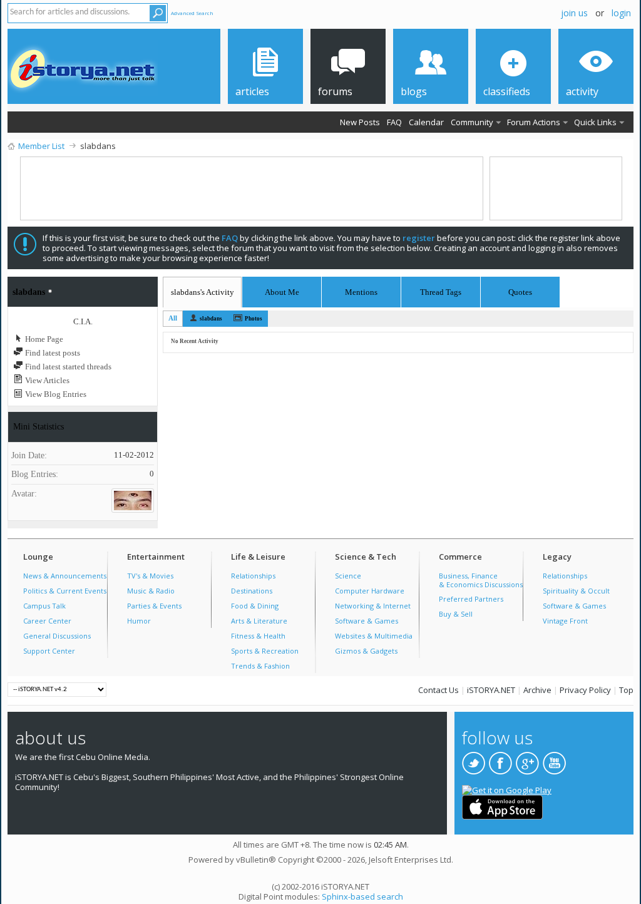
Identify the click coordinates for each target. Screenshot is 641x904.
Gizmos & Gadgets (366, 650)
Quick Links (595, 122)
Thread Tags (440, 290)
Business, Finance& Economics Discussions (481, 580)
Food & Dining (255, 605)
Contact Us (438, 690)
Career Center (47, 620)
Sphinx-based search (362, 896)
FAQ (394, 122)
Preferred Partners (471, 599)
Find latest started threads (67, 366)
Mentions (361, 290)
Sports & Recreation (265, 650)
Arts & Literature (259, 620)
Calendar (426, 122)
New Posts (360, 122)
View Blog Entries (54, 394)
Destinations (251, 590)
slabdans (211, 319)
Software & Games (366, 620)
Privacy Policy (585, 690)
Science (348, 575)
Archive (537, 690)
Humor (139, 620)
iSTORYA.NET (491, 690)
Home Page (43, 339)
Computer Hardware (369, 590)
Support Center (49, 650)
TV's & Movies (150, 575)
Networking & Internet (373, 605)
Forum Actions (533, 122)
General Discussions (57, 635)
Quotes (520, 290)
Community (472, 122)
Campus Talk (44, 605)
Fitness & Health (258, 635)
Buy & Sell (456, 614)
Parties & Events (154, 605)
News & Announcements (64, 575)
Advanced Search (192, 12)
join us (574, 13)
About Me (282, 292)
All (172, 318)
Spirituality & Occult (576, 590)
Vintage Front (565, 620)
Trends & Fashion (260, 665)
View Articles (46, 380)
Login (621, 13)
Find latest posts (51, 352)
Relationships (253, 575)
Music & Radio (151, 590)
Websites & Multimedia (374, 635)
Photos (253, 319)
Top (626, 690)
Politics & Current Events (64, 590)
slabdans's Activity (202, 292)
